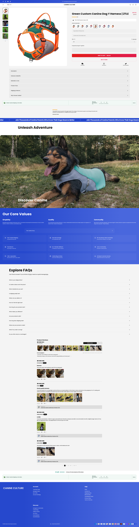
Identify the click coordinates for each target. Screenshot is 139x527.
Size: (73, 39)
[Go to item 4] (5, 29)
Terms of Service (88, 500)
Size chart (134, 39)
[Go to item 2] (5, 17)
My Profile (35, 493)
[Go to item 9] (87, 348)
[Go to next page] (76, 465)
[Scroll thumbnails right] (101, 348)
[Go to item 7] (75, 348)
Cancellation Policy (89, 496)
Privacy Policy (88, 498)
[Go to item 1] (40, 348)
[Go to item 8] (81, 348)
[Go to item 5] (5, 36)
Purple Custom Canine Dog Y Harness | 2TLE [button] (49, 436)
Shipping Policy (88, 493)
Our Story (35, 513)
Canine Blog (35, 509)
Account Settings (37, 494)
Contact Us (87, 491)
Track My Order (36, 489)
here (47, 274)
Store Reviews (36, 515)
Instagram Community (38, 508)
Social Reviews (36, 516)
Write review (90, 343)
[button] (74, 17)
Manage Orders (36, 491)
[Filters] (98, 343)
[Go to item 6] (69, 348)
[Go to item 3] (5, 23)
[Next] (64, 39)
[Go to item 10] (93, 348)
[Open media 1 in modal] (38, 37)
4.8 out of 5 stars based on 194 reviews (75, 472)
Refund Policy (88, 494)
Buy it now (104, 59)
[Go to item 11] (98, 348)
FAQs (30, 274)
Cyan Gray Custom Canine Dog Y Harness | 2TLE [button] (50, 407)
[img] (75, 109)
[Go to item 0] (5, 10)
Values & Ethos (36, 511)
